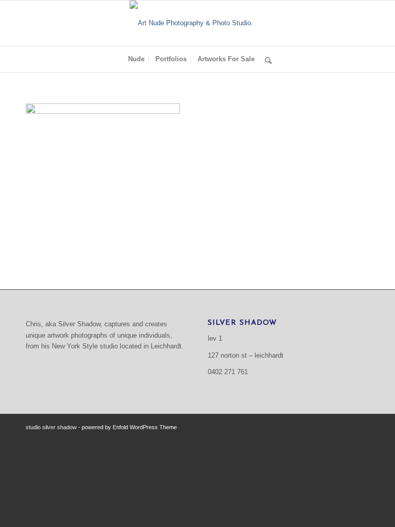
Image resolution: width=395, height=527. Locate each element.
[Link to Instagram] (361, 427)
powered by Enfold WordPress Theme (129, 427)
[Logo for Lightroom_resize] (197, 23)
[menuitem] (136, 59)
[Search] (266, 59)
